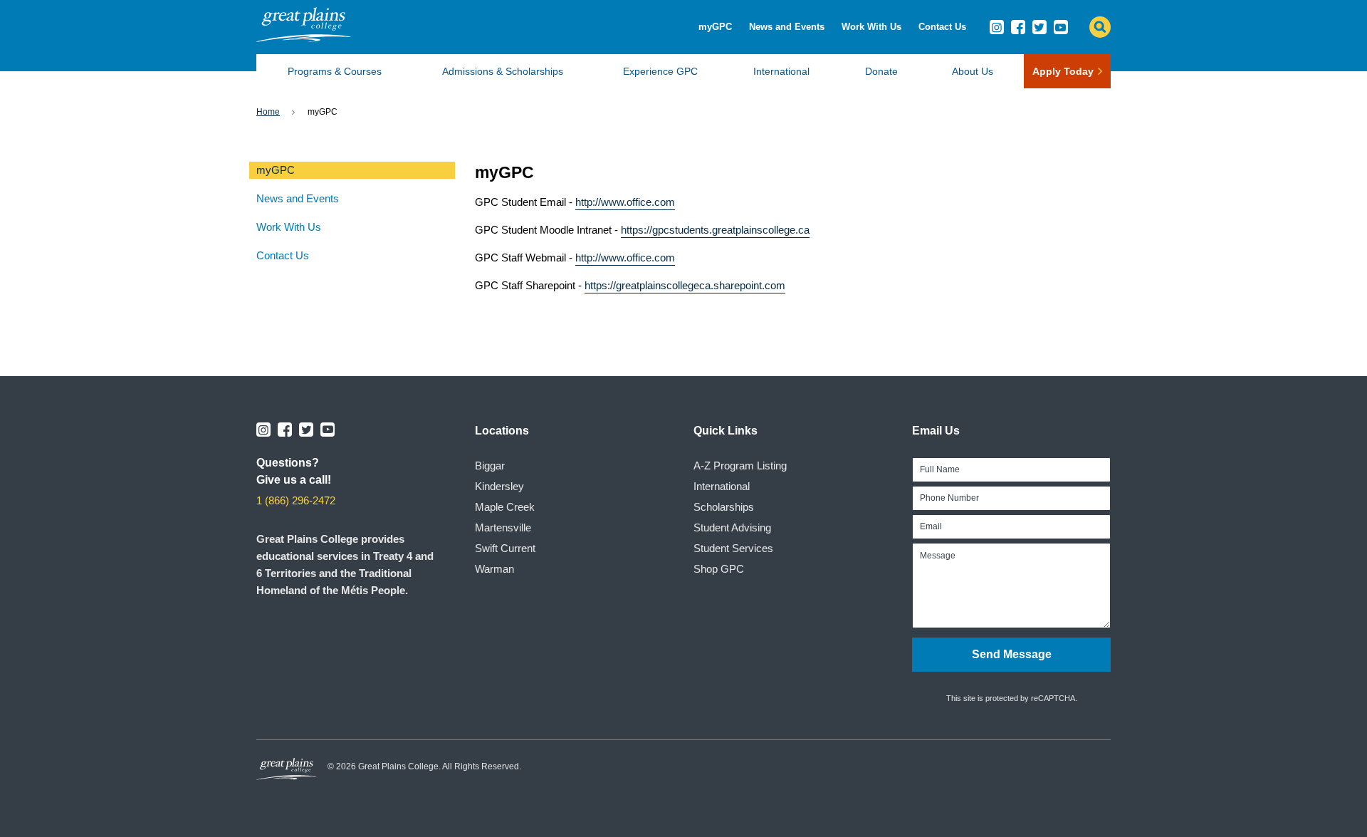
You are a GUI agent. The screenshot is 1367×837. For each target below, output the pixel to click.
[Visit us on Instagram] (997, 27)
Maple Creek (505, 507)
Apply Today (1063, 71)
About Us (972, 71)
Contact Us (942, 26)
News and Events (786, 26)
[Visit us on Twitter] (1039, 27)
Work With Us (871, 26)
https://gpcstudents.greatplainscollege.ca (715, 230)
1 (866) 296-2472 (295, 500)
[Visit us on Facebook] (1018, 27)
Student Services (733, 548)
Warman (494, 569)
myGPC (715, 26)
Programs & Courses (335, 71)
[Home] (303, 38)
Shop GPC (718, 569)
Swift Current (505, 548)
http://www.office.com (625, 202)
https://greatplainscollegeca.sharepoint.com (685, 285)
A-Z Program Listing (740, 465)
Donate (881, 71)
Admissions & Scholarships (502, 71)
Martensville (503, 527)
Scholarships (723, 507)
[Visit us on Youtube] (1061, 27)
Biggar (490, 465)
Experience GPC (660, 71)
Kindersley (499, 486)
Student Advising (732, 527)
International (781, 71)
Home (268, 112)
